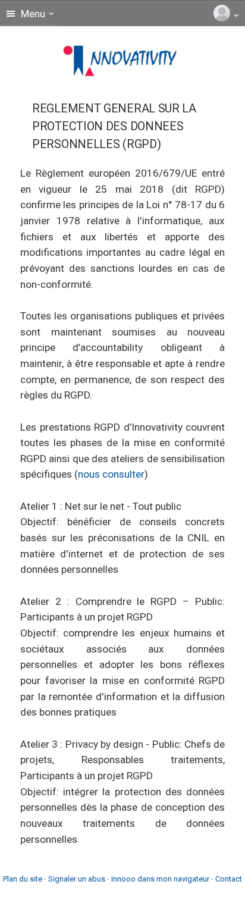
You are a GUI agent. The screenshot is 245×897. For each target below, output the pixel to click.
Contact (228, 878)
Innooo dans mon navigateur (160, 878)
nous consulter (111, 474)
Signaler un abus (76, 878)
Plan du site (22, 878)
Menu (31, 14)
